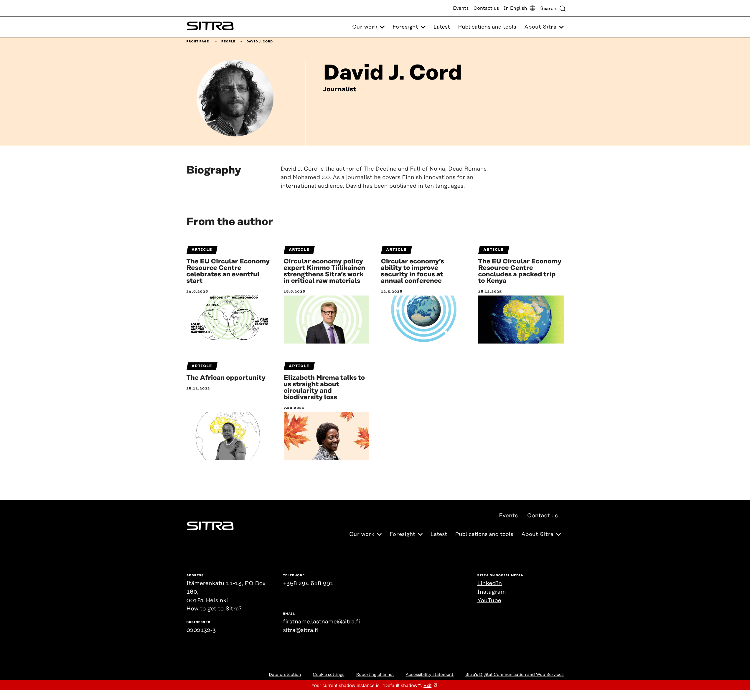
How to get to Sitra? (214, 609)
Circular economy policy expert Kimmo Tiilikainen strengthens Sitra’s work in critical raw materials (324, 271)
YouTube (489, 600)
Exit (427, 685)
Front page (198, 41)
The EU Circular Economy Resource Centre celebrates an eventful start (228, 271)
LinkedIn (489, 583)
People (228, 41)
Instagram (491, 592)
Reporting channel (375, 674)
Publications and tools (487, 27)
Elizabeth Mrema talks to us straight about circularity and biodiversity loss (324, 388)
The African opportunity (226, 378)
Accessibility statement (430, 674)
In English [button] (515, 8)
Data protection (285, 674)
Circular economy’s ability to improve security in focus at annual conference (412, 271)
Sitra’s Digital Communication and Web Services (514, 674)
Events (461, 8)
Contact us (486, 8)
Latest (441, 27)
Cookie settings (328, 674)
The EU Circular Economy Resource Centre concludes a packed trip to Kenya (520, 271)
